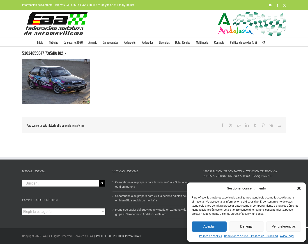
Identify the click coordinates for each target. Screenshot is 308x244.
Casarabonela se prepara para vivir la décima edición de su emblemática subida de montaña (152, 198)
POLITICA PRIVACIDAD (127, 236)
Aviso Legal (287, 236)
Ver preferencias (284, 226)
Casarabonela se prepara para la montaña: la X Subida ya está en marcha (151, 184)
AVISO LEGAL (104, 236)
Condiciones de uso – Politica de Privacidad (251, 236)
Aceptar (209, 226)
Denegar (246, 226)
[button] (299, 188)
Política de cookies (210, 236)
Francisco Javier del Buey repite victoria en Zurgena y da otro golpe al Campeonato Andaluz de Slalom (153, 212)
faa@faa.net (126, 5)
